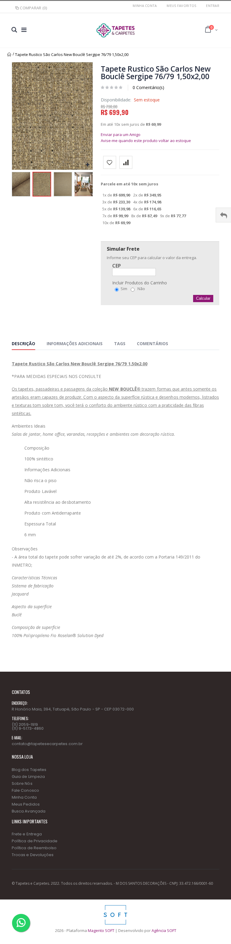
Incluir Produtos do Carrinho (139, 283)
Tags (119, 343)
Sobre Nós (22, 783)
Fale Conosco (25, 790)
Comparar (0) (33, 8)
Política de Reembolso (34, 848)
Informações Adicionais (75, 343)
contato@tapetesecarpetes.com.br (47, 744)
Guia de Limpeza (28, 776)
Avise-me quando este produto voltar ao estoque (146, 140)
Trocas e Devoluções (33, 855)
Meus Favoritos (181, 5)
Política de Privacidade (35, 841)
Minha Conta (145, 5)
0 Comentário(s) (148, 87)
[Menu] (23, 30)
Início (9, 54)
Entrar (212, 5)
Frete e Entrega (27, 834)
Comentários (152, 343)
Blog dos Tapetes (29, 769)
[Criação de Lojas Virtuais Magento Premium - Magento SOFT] (115, 906)
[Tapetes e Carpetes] (115, 30)
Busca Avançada (28, 811)
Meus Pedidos (26, 804)
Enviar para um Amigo (120, 134)
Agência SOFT (164, 930)
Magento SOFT (101, 930)
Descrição (23, 343)
